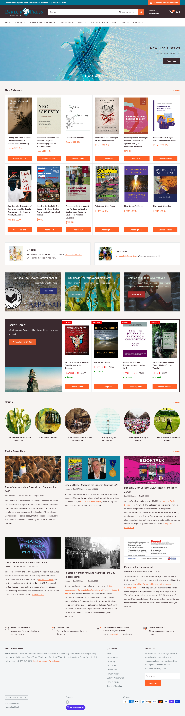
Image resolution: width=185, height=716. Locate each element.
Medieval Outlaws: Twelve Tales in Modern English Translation (163, 365)
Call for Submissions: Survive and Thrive (26, 562)
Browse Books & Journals (41, 22)
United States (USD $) (14, 697)
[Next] (179, 355)
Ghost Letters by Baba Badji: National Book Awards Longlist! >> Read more (35, 3)
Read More (171, 61)
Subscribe (153, 683)
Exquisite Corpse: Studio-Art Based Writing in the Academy (77, 365)
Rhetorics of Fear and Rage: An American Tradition (106, 139)
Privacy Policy (113, 682)
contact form (116, 634)
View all (176, 90)
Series (81, 22)
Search (110, 653)
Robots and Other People (105, 206)
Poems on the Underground (138, 567)
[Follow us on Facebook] (67, 702)
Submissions (65, 22)
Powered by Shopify (12, 707)
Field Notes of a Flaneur (134, 206)
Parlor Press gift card (73, 254)
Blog (114, 22)
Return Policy (113, 673)
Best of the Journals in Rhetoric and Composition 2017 (134, 365)
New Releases (113, 657)
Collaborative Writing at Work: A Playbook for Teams (164, 139)
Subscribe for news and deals (166, 3)
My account (154, 13)
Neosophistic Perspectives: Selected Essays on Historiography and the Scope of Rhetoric (48, 141)
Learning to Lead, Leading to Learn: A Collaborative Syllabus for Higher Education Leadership (136, 141)
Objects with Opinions (75, 137)
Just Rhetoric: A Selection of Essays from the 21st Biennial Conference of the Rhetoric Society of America (20, 210)
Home (7, 22)
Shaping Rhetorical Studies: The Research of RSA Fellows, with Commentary (19, 140)
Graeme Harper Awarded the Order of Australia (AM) (91, 484)
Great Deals (112, 669)
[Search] (141, 12)
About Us (125, 22)
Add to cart (136, 158)
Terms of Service (114, 686)
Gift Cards (111, 665)
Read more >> (38, 594)
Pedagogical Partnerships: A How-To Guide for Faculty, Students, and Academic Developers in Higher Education (77, 212)
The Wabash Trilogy (102, 362)
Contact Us (138, 22)
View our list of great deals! (127, 256)
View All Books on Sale (22, 342)
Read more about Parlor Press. (46, 661)
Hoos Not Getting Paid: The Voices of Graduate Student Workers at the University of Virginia (48, 210)
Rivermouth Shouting (162, 206)
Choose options (19, 158)
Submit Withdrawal (115, 678)
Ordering (18, 22)
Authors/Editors (98, 22)
